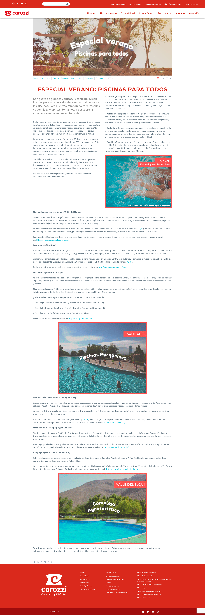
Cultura (56, 78)
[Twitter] (17, 3)
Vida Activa (89, 78)
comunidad (46, 78)
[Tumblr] (45, 562)
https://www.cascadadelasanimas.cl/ (52, 240)
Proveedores (164, 13)
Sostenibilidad (128, 13)
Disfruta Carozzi (146, 13)
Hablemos (180, 13)
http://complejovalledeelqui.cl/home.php (124, 469)
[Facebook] (13, 3)
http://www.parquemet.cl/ (80, 318)
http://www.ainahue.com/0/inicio (118, 447)
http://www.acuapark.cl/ (114, 422)
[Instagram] (26, 3)
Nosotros (91, 13)
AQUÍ (140, 228)
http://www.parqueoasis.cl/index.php (115, 267)
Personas (65, 78)
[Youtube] (21, 3)
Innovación (194, 13)
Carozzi (36, 78)
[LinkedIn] (48, 562)
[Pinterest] (41, 562)
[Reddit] (52, 562)
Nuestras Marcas (108, 13)
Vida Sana (99, 78)
